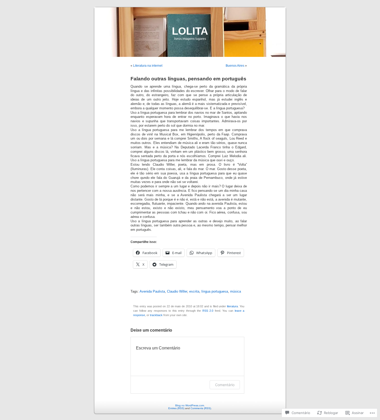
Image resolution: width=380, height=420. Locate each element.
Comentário (224, 385)
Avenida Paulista (152, 291)
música (235, 291)
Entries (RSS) (176, 408)
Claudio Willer (177, 291)
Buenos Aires (235, 65)
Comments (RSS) (201, 408)
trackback (156, 315)
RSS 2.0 (208, 310)
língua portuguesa (214, 291)
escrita (194, 291)
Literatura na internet (147, 65)
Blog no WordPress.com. (190, 405)
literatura (232, 306)
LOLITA (190, 31)
